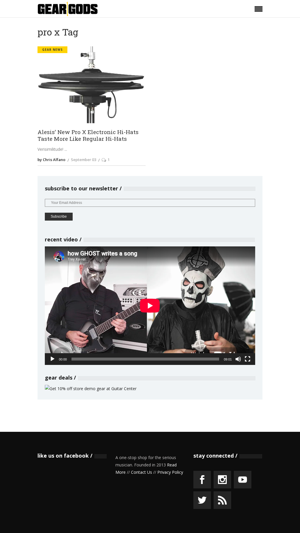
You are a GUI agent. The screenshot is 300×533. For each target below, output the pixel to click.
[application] (150, 305)
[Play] (52, 359)
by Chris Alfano (51, 159)
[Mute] (238, 359)
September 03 (83, 159)
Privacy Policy (170, 472)
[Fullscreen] (247, 359)
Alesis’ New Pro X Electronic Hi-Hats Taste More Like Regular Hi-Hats (88, 135)
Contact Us (141, 472)
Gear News (52, 50)
